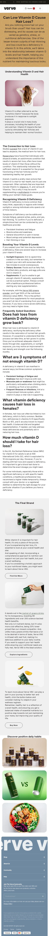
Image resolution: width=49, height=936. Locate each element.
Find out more (16, 576)
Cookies (18, 929)
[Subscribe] (43, 896)
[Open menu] (40, 8)
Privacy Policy (8, 904)
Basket (31, 8)
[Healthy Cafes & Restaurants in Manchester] (24, 818)
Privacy (6, 929)
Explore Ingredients (18, 654)
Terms (12, 929)
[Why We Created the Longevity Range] (24, 753)
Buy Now (14, 725)
